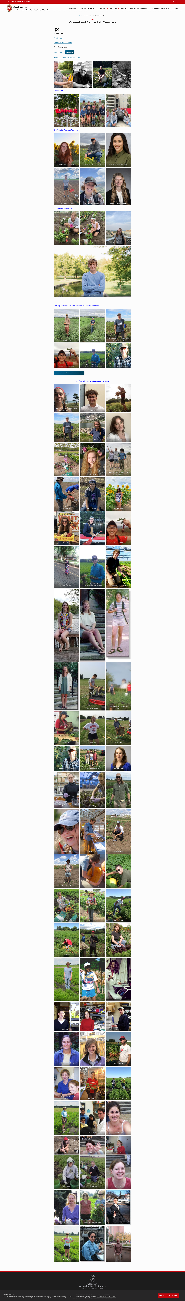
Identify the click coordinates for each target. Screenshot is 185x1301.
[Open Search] (173, 2)
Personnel (82, 16)
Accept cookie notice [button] (168, 1296)
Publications (58, 38)
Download (69, 52)
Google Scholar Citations (63, 42)
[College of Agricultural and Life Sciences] (92, 1282)
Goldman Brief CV (59, 52)
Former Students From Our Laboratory (69, 373)
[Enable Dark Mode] (177, 2)
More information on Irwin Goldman (67, 57)
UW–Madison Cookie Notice (106, 1297)
